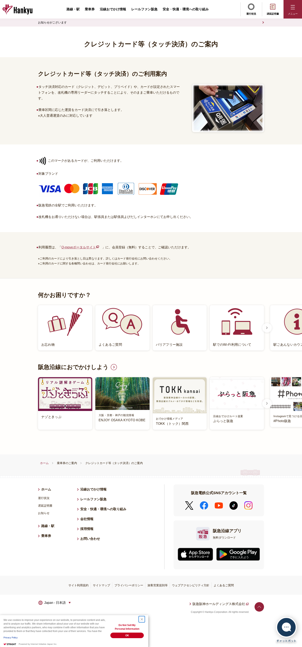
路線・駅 (73, 9)
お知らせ (44, 513)
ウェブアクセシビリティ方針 (190, 585)
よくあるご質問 (224, 585)
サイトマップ (101, 585)
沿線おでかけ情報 (113, 9)
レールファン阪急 (144, 9)
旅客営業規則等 (158, 585)
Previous (35, 328)
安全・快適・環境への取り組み (186, 9)
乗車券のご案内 (67, 463)
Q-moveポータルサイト (80, 248)
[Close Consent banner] (142, 619)
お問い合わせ (90, 538)
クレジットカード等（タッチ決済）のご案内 (114, 463)
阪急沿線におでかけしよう (73, 367)
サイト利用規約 (78, 585)
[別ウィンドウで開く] (195, 554)
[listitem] (151, 328)
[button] (293, 9)
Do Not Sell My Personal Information (127, 627)
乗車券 (90, 9)
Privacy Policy (10, 637)
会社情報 (86, 519)
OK (127, 635)
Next (267, 328)
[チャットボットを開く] (286, 630)
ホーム (44, 463)
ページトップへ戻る (259, 607)
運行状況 (251, 13)
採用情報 (88, 529)
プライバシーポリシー (128, 585)
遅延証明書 (273, 13)
